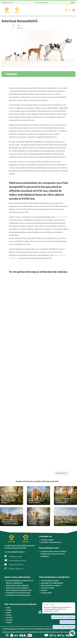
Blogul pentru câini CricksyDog (17, 585)
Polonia (8, 615)
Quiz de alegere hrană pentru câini (18, 590)
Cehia (8, 608)
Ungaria (9, 622)
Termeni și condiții (47, 588)
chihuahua (59, 217)
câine (18, 25)
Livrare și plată (46, 593)
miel (16, 258)
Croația (8, 610)
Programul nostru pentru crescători (53, 551)
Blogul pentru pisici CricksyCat (17, 588)
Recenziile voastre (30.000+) (51, 542)
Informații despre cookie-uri (51, 585)
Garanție (44, 590)
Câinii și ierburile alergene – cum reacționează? (35, 437)
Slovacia (9, 617)
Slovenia (9, 620)
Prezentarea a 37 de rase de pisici (18, 595)
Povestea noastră (47, 540)
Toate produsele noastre (50, 581)
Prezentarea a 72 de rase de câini (18, 593)
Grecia (8, 613)
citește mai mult (17, 331)
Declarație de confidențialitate (52, 583)
